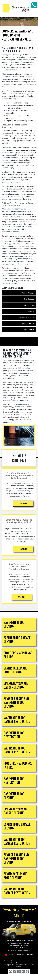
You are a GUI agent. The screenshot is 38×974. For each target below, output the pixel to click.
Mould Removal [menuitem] (28, 305)
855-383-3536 (20, 948)
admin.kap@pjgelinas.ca (21, 950)
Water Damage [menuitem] (28, 293)
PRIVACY (17, 921)
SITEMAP (10, 921)
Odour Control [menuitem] (28, 311)
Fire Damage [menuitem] (29, 299)
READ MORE (23, 504)
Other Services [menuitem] (28, 330)
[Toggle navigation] (34, 12)
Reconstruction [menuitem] (28, 323)
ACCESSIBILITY (26, 921)
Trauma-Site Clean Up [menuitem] (25, 317)
